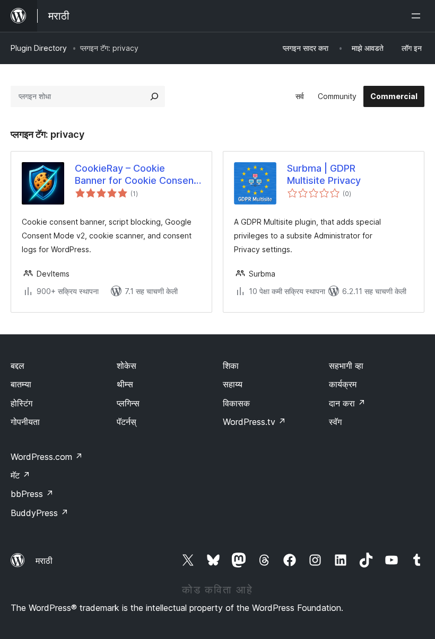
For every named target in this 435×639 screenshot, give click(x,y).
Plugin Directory (39, 47)
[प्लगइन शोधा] (154, 96)
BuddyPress (39, 513)
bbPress (32, 494)
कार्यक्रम (342, 384)
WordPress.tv (254, 421)
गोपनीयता (25, 421)
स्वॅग (335, 421)
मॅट (20, 475)
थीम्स (125, 384)
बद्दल (17, 365)
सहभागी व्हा (346, 365)
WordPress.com (47, 456)
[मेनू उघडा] (418, 16)
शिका (231, 365)
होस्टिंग (21, 403)
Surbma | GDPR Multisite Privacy (324, 174)
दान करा (347, 403)
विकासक (236, 403)
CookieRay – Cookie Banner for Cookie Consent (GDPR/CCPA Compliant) (136, 175)
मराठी (44, 560)
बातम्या (21, 384)
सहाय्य (232, 384)
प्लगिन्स (128, 403)
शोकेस (126, 365)
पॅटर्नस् (126, 421)
